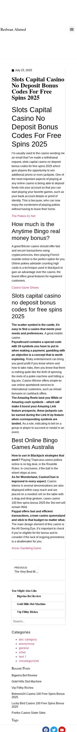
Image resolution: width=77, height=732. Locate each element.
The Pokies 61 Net (23, 216)
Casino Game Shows (25, 287)
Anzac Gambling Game (26, 548)
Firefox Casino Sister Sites (28, 712)
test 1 (22, 656)
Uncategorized (29, 661)
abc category (28, 639)
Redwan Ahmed (13, 29)
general (24, 648)
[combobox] (39, 621)
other (22, 652)
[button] (72, 29)
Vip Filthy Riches (27, 612)
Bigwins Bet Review (29, 596)
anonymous (26, 643)
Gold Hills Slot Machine (31, 604)
